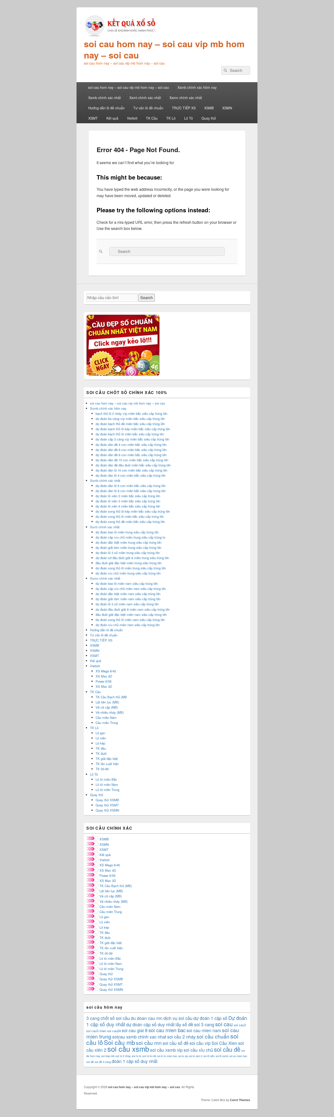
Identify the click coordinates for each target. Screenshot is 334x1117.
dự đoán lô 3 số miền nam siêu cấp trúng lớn (127, 604)
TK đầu (101, 748)
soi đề (90, 1062)
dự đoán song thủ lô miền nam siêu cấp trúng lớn (130, 619)
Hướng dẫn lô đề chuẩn (106, 107)
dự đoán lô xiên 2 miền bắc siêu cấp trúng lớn (128, 496)
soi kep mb (107, 1056)
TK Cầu (152, 118)
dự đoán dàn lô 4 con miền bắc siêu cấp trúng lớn (131, 475)
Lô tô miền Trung (107, 789)
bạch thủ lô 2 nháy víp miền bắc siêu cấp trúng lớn (131, 413)
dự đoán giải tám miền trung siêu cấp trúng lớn (128, 547)
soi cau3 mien (96, 1030)
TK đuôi (101, 753)
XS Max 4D (104, 676)
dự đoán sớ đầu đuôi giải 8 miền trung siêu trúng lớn (132, 557)
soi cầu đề (227, 1049)
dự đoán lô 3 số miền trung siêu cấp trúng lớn (128, 552)
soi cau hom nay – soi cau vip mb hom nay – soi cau (164, 49)
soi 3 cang (204, 1024)
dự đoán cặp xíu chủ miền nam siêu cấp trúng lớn (131, 588)
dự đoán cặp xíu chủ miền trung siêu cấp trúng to (130, 537)
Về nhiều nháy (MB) (110, 712)
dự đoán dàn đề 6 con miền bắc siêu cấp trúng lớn (131, 449)
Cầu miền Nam (106, 717)
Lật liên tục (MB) (107, 702)
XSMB (209, 107)
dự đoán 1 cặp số (210, 1018)
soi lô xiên (209, 1056)
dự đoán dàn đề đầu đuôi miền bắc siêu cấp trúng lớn (133, 465)
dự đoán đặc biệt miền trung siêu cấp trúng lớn (128, 542)
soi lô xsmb (222, 1056)
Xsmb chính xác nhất (104, 97)
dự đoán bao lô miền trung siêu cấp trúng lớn (127, 532)
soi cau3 (240, 1025)
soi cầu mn (149, 1042)
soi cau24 (114, 1030)
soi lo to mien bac (167, 1056)
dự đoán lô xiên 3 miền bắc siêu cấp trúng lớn (128, 501)
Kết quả (112, 118)
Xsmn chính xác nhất (185, 97)
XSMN (227, 107)
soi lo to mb (149, 1056)
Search (146, 297)
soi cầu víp (200, 1043)
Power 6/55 (103, 681)
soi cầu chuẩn (213, 1036)
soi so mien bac (238, 1056)
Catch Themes (240, 1100)
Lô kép (100, 743)
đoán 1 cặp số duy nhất (134, 1061)
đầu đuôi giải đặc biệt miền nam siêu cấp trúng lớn (131, 614)
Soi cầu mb (119, 1042)
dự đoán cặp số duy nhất (150, 1024)
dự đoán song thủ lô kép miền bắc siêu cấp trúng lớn (133, 511)
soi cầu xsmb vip (166, 1050)
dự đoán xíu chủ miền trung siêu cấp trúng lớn (128, 573)
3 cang (93, 1018)
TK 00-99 (102, 769)
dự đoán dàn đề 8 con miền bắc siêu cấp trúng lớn (131, 454)
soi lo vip (183, 1056)
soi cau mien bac (167, 1030)
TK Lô (171, 118)
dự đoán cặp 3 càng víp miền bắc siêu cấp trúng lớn (132, 439)
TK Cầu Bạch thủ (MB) (116, 885)
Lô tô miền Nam (107, 784)
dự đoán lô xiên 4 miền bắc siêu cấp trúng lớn (128, 506)
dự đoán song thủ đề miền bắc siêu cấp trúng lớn (130, 521)
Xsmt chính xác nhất (145, 97)
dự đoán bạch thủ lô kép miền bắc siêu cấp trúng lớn (133, 429)
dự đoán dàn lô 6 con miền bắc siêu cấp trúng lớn (131, 485)
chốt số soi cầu (115, 1018)
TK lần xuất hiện (107, 763)
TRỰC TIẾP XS (184, 107)
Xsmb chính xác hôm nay (197, 87)
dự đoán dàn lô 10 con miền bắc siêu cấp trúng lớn (131, 470)
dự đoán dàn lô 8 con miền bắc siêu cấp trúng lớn (131, 490)
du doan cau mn (146, 1018)
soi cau (224, 1024)
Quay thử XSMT (107, 805)
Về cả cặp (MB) (107, 707)
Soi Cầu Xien (224, 1043)
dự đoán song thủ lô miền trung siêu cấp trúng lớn (131, 568)
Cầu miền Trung (107, 722)
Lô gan (100, 733)
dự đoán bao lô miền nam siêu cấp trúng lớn (127, 583)
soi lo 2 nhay (123, 1056)
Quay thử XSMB (107, 800)
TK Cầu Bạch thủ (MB (111, 697)
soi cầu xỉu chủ (198, 1050)
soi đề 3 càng (103, 1062)
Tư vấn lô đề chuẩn (148, 107)
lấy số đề (184, 1024)
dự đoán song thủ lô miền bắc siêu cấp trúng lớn (130, 516)
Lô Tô (188, 118)
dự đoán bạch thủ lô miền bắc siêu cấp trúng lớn (130, 434)
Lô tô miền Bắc (106, 779)
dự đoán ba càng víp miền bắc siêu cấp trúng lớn (130, 418)
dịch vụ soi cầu (177, 1018)
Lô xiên (101, 738)
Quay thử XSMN (107, 810)
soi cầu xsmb (128, 1048)
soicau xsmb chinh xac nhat (139, 1036)
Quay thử (208, 118)
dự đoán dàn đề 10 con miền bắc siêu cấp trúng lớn (132, 460)
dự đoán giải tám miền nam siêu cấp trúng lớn (128, 599)
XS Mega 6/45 (106, 671)
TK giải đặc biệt (107, 758)
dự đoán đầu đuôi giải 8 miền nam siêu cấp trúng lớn (133, 609)
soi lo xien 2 (195, 1056)
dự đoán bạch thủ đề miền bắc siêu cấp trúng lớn (130, 423)
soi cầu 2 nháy (181, 1036)
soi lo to (136, 1056)
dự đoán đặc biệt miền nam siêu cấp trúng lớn (128, 593)
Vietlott (132, 118)
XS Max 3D (104, 686)
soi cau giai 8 (134, 1030)
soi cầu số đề (176, 1043)
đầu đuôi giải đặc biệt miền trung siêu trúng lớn (129, 563)
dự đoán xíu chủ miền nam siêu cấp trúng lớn (128, 624)
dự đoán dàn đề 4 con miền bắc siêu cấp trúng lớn (131, 444)
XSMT (93, 118)
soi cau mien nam (204, 1030)
